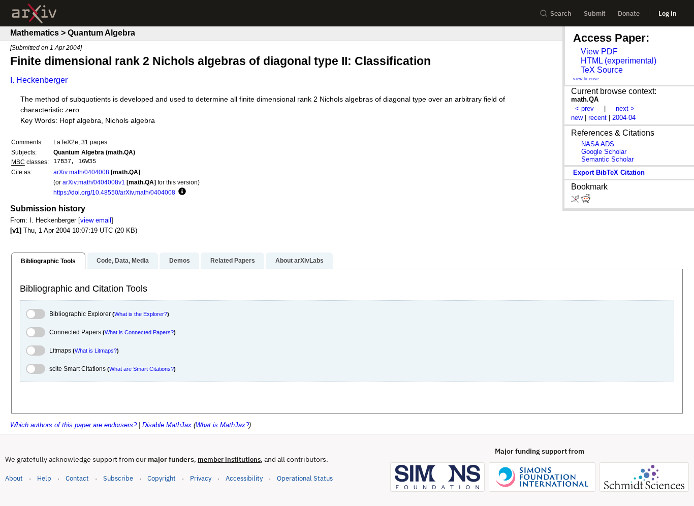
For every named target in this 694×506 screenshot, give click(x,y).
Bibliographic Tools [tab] (48, 261)
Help (44, 478)
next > (625, 108)
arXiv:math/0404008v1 (93, 182)
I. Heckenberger (39, 80)
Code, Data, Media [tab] (123, 260)
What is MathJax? (222, 425)
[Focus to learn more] (180, 192)
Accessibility (244, 478)
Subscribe (118, 478)
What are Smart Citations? (141, 369)
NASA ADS (597, 144)
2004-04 (624, 117)
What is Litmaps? (96, 350)
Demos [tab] (179, 260)
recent (597, 117)
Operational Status (305, 478)
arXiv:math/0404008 (81, 172)
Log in (667, 13)
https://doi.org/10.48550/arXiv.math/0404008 (114, 192)
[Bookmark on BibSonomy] (576, 201)
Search (561, 13)
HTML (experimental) (618, 60)
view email (95, 220)
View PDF (599, 51)
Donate (629, 13)
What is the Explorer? (140, 314)
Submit (595, 13)
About (14, 478)
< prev (584, 108)
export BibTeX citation (609, 172)
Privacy (200, 478)
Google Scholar (603, 151)
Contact (77, 478)
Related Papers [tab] (232, 260)
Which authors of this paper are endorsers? (73, 425)
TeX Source (602, 70)
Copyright (161, 478)
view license (586, 78)
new (577, 117)
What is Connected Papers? (139, 332)
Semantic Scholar (607, 159)
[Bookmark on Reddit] (585, 201)
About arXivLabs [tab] (299, 260)
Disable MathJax (167, 425)
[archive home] (34, 13)
